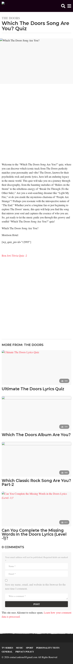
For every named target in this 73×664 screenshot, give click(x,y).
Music (19, 647)
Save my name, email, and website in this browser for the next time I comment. (35, 586)
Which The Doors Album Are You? (36, 434)
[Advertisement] (36, 124)
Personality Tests (47, 647)
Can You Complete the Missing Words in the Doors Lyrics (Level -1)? (34, 534)
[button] (63, 6)
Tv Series (7, 647)
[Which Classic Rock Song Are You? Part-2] (36, 459)
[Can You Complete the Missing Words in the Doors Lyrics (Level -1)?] (36, 509)
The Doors (11, 18)
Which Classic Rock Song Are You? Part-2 (36, 482)
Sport (29, 647)
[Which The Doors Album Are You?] (36, 413)
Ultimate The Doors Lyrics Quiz (33, 389)
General (7, 651)
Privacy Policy (24, 651)
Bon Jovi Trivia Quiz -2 (14, 255)
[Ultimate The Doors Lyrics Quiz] (36, 367)
